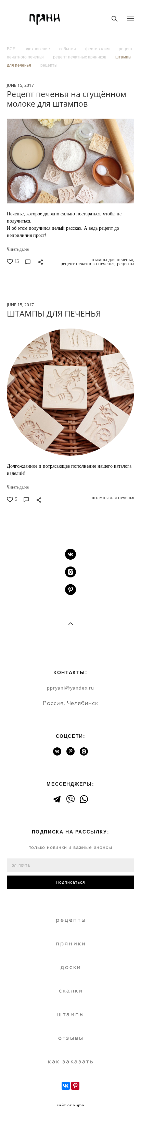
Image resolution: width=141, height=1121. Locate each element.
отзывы (71, 1038)
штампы (71, 1014)
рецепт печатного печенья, (87, 264)
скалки (71, 990)
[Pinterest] (75, 1086)
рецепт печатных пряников (80, 57)
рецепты (48, 65)
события (68, 48)
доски (71, 967)
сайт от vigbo (70, 1105)
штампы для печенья (112, 498)
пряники (71, 943)
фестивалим (98, 48)
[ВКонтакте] (66, 1086)
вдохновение (38, 48)
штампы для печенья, (111, 260)
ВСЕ (11, 48)
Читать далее (18, 249)
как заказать (71, 1061)
